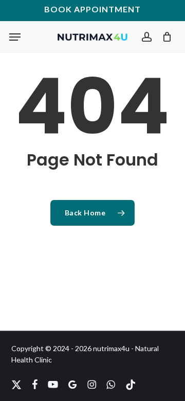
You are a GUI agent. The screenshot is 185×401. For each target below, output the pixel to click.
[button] (15, 37)
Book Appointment (92, 9)
